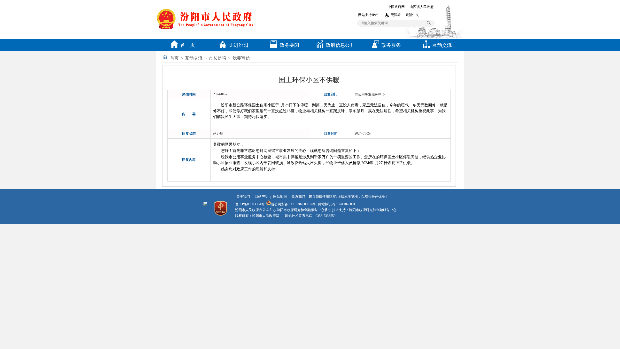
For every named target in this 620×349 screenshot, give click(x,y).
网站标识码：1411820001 (336, 204)
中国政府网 (396, 7)
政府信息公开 (340, 45)
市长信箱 (217, 58)
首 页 (187, 45)
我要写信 (241, 58)
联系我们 (298, 196)
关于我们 (243, 196)
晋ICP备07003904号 (249, 204)
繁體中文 (412, 15)
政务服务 (391, 45)
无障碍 (396, 15)
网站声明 (261, 196)
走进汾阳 (238, 45)
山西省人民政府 (422, 7)
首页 (174, 58)
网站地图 (280, 196)
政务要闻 (289, 45)
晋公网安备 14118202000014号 (293, 204)
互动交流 (442, 45)
